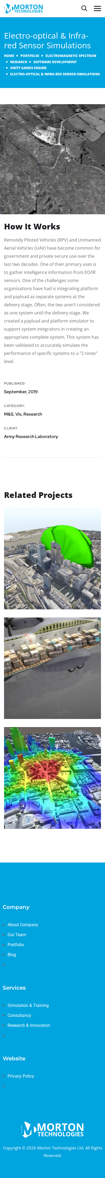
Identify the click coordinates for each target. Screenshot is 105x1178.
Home (9, 55)
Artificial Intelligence (34, 799)
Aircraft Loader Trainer (40, 687)
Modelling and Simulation (38, 695)
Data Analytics (75, 799)
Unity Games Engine (28, 68)
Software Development (55, 62)
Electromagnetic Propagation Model (48, 575)
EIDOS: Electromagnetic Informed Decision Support (46, 788)
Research (18, 62)
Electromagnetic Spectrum (71, 55)
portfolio (29, 55)
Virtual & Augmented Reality (40, 707)
